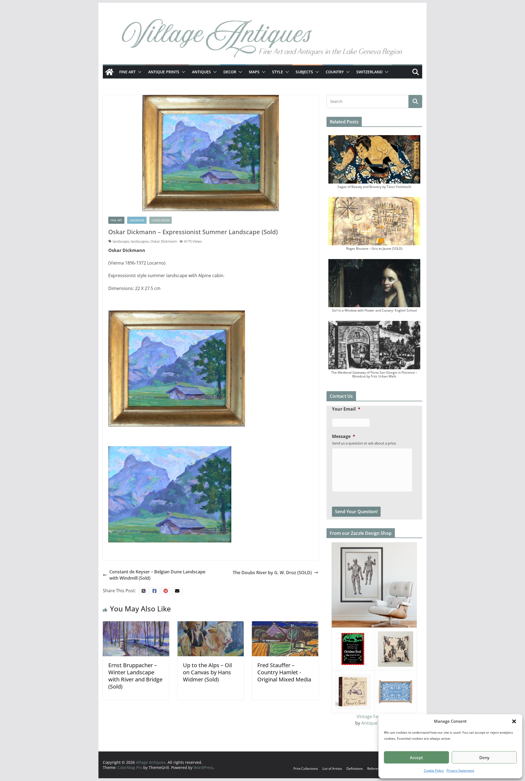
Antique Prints (163, 71)
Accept (416, 757)
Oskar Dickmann (163, 241)
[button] (514, 721)
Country (335, 71)
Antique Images (377, 723)
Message (343, 436)
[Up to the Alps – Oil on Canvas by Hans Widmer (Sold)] (210, 638)
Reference (375, 768)
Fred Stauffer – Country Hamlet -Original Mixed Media (284, 672)
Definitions (354, 768)
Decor (229, 71)
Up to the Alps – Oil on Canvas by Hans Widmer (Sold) (207, 672)
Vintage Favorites (374, 716)
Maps (254, 71)
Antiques (201, 71)
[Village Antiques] (262, 40)
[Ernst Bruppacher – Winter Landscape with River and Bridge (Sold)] (136, 638)
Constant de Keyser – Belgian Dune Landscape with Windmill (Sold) (157, 575)
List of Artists (332, 768)
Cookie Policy (434, 770)
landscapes (140, 241)
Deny (484, 757)
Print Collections (305, 768)
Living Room (160, 220)
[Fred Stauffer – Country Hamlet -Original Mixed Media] (285, 638)
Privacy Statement (460, 770)
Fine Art (127, 71)
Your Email (346, 409)
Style (277, 71)
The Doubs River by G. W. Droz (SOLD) (272, 573)
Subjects (304, 71)
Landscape (136, 220)
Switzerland (369, 71)
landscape (121, 241)
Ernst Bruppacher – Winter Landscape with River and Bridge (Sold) (135, 675)
